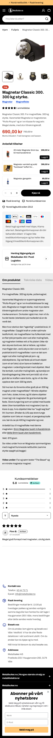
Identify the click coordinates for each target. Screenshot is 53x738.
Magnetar (7, 102)
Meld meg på (26, 729)
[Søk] (46, 19)
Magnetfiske (22, 102)
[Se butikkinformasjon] (46, 258)
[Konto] (43, 10)
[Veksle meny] (4, 10)
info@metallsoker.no (25, 594)
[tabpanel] (26, 376)
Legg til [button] (44, 157)
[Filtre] (5, 515)
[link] (8, 154)
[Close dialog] (48, 692)
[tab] (11, 281)
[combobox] (26, 18)
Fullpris (15, 30)
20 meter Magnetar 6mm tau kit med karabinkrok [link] (26, 151)
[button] (9, 108)
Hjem (5, 30)
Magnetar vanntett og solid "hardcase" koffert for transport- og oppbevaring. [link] (25, 165)
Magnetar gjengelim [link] (22, 178)
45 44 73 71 (22, 590)
